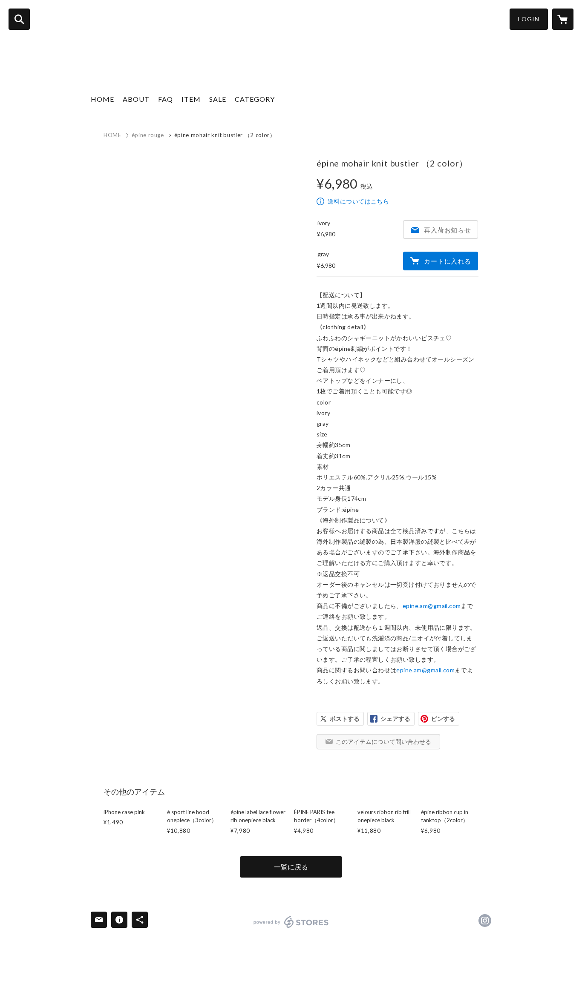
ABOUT (136, 99)
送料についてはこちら (358, 201)
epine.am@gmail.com (432, 605)
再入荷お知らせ (447, 230)
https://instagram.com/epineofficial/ (484, 920)
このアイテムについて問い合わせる (383, 741)
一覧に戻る (291, 867)
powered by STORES (291, 922)
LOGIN (528, 19)
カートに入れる (447, 261)
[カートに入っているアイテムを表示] (562, 19)
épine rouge (148, 135)
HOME (102, 99)
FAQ (165, 99)
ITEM (191, 99)
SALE (217, 99)
